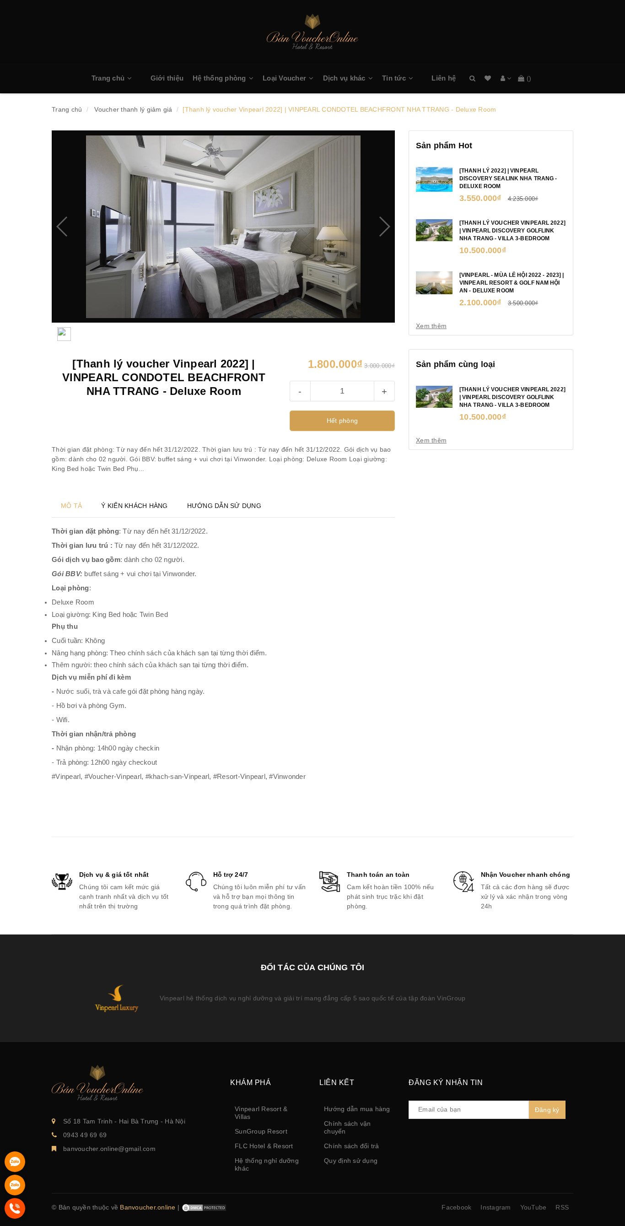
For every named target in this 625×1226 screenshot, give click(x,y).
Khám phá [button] (250, 1082)
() (529, 78)
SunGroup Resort (261, 1131)
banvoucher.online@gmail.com (109, 1148)
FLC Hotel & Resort (264, 1146)
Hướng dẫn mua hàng (357, 1109)
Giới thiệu (167, 78)
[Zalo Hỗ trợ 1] (15, 1169)
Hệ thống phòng (219, 78)
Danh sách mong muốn (488, 78)
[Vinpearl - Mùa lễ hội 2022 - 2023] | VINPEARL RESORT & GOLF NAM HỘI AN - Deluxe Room (511, 283)
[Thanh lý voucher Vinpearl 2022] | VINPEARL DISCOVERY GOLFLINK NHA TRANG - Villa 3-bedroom (512, 231)
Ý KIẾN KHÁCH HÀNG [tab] (134, 505)
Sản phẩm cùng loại (455, 364)
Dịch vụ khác (344, 78)
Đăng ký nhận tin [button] (446, 1082)
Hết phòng (342, 420)
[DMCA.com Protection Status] (204, 1207)
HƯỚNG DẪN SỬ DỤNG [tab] (224, 505)
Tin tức (394, 78)
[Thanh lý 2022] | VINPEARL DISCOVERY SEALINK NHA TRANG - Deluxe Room (508, 178)
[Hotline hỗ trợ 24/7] (15, 1216)
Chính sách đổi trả (351, 1146)
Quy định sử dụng (350, 1160)
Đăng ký (547, 1109)
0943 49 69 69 (85, 1135)
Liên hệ (443, 78)
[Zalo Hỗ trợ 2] (15, 1193)
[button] (134, 78)
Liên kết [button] (336, 1082)
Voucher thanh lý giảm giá (133, 109)
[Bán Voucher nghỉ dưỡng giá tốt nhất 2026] (312, 30)
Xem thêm (431, 325)
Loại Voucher (284, 78)
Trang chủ (108, 78)
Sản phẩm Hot (444, 145)
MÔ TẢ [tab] (71, 505)
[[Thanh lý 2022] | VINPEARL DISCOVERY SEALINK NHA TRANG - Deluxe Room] (434, 179)
